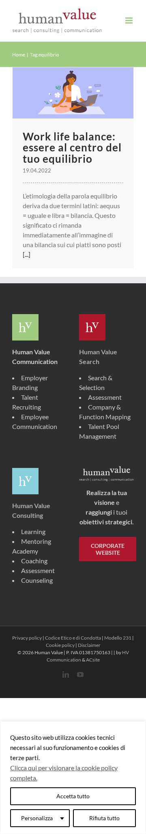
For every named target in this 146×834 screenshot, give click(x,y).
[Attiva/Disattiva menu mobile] (129, 20)
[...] (26, 254)
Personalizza (37, 818)
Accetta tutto (73, 796)
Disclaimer (89, 645)
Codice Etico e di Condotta (73, 638)
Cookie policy (60, 645)
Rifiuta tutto (104, 818)
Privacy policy (27, 638)
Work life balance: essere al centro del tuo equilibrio (72, 147)
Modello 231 (117, 638)
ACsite (93, 660)
